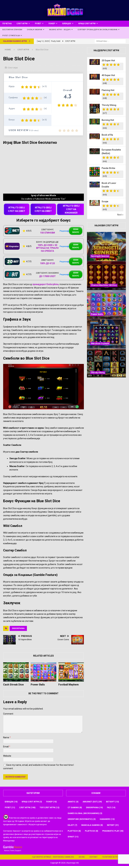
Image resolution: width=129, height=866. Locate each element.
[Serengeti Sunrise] (106, 246)
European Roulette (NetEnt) (111, 151)
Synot (73, 837)
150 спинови (47, 232)
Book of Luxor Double (109, 185)
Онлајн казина (34, 30)
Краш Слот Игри (86, 23)
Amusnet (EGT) (92, 802)
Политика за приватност (114, 857)
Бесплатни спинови (12, 30)
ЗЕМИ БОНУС (75, 230)
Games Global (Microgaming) (85, 813)
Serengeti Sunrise (100, 256)
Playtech (74, 831)
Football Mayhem (68, 684)
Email (6, 746)
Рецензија (64, 231)
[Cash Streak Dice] (16, 672)
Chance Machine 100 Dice (104, 285)
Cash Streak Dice (13, 684)
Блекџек (66, 23)
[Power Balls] (43, 672)
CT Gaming (75, 807)
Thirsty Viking (109, 105)
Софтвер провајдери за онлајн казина (97, 30)
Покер (51, 23)
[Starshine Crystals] (106, 333)
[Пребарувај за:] (110, 41)
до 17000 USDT (47, 276)
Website (7, 756)
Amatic (73, 802)
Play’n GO (91, 831)
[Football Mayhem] (71, 672)
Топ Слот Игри (49, 807)
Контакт (94, 857)
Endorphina (18, 628)
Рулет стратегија (11, 36)
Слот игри (22, 23)
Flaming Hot (108, 90)
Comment (8, 713)
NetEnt (113, 825)
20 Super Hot (108, 60)
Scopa (105, 201)
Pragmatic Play (112, 831)
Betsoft (112, 802)
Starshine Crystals (100, 343)
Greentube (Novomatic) (81, 819)
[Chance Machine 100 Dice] (106, 275)
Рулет (38, 23)
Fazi (111, 807)
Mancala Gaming (92, 825)
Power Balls (38, 684)
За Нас (82, 857)
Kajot (72, 825)
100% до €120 (47, 263)
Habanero (107, 819)
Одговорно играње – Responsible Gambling (53, 857)
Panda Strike (108, 168)
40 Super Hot (108, 75)
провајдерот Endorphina (45, 284)
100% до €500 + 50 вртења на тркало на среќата (47, 248)
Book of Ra (107, 135)
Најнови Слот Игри (106, 225)
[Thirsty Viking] (106, 362)
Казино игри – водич (59, 30)
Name (6, 737)
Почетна (7, 23)
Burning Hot (108, 120)
